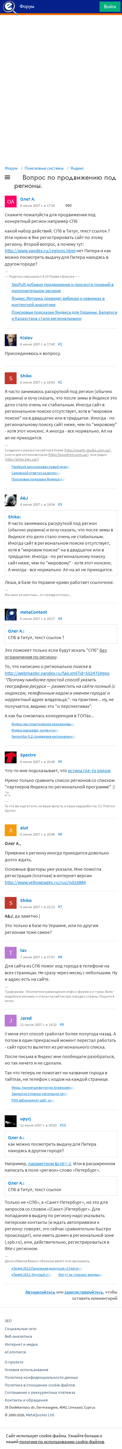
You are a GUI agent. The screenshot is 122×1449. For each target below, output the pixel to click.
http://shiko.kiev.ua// (22, 459)
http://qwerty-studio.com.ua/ (87, 450)
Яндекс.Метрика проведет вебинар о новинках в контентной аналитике (58, 301)
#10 (63, 1125)
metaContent (33, 612)
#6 (60, 834)
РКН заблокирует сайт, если (33, 1100)
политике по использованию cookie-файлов (61, 1441)
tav (23, 950)
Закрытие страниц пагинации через (40, 1093)
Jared (26, 1018)
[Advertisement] (61, 30)
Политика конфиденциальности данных (41, 1377)
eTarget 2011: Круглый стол (32, 1274)
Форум (11, 168)
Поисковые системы (44, 168)
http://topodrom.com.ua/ (68, 454)
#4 (60, 618)
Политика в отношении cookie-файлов (40, 1385)
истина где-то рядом (89, 770)
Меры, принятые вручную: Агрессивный (43, 1087)
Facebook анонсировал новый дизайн (41, 466)
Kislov (26, 337)
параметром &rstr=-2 (49, 1163)
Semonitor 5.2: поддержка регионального (44, 736)
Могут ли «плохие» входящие (80, 1274)
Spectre (28, 755)
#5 (60, 761)
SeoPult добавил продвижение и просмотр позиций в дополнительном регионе (63, 287)
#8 (60, 957)
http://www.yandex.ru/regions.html (40, 250)
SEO (8, 1320)
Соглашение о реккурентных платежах (40, 1392)
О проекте (14, 1362)
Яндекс (77, 168)
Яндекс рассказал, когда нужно (36, 730)
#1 (60, 344)
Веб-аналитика (18, 1336)
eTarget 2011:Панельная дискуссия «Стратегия (47, 1268)
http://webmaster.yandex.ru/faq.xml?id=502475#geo (57, 673)
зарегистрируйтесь (83, 1292)
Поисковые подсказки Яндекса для (38, 479)
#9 (62, 1024)
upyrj (25, 1118)
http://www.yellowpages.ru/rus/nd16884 (45, 882)
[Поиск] (93, 8)
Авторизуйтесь (40, 1292)
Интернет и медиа (21, 1344)
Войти (110, 6)
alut (24, 828)
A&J (24, 498)
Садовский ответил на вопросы (36, 473)
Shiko (26, 376)
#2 (60, 382)
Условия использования (26, 1369)
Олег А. (27, 199)
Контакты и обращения (26, 1400)
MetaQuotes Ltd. (40, 1414)
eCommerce (15, 1352)
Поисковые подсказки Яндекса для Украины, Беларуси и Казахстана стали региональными (64, 315)
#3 (60, 504)
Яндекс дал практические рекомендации (44, 724)
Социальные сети (20, 1328)
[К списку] (17, 178)
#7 (60, 906)
